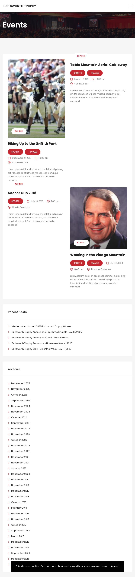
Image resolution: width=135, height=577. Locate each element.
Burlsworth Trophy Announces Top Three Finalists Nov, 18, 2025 (47, 332)
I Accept (115, 566)
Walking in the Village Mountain (97, 255)
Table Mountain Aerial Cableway (98, 64)
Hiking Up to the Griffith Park (32, 143)
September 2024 (21, 423)
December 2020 (20, 474)
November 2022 (20, 451)
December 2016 (20, 541)
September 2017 (20, 530)
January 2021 (18, 468)
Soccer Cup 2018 (22, 193)
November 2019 (20, 485)
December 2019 (20, 479)
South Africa (81, 83)
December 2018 (20, 491)
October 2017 (18, 525)
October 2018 (18, 502)
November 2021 (20, 462)
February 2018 (19, 507)
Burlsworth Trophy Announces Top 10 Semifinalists (40, 337)
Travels (32, 151)
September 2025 (21, 400)
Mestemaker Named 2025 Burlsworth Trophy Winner (41, 326)
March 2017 (17, 536)
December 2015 (20, 558)
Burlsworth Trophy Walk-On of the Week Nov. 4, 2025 (41, 349)
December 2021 (20, 457)
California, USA (20, 162)
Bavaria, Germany (101, 269)
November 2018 (20, 496)
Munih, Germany (21, 207)
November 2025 (20, 389)
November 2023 (20, 434)
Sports (15, 151)
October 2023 (19, 440)
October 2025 (19, 394)
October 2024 (19, 417)
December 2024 (20, 406)
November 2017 (20, 519)
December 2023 (20, 428)
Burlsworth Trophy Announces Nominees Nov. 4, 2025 (42, 343)
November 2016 (20, 547)
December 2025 (20, 383)
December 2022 (20, 445)
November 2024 (20, 411)
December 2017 (20, 513)
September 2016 (20, 553)
